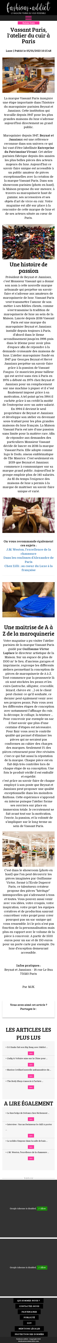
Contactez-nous (29, 1306)
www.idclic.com (33, 1341)
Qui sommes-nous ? (28, 1300)
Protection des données (29, 1334)
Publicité (29, 1317)
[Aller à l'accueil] (28, 7)
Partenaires (29, 1311)
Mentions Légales (29, 1328)
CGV (29, 1322)
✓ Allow (42, 1208)
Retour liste (28, 22)
